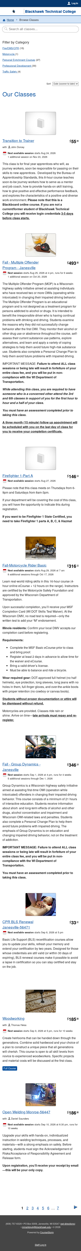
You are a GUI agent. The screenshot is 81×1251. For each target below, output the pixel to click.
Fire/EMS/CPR (10, 48)
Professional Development (17, 65)
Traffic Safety (10, 71)
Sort (49, 83)
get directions (68, 1223)
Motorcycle (8, 54)
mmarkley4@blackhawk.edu (36, 1227)
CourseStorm (47, 1232)
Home (10, 20)
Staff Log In (40, 1244)
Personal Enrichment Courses (18, 60)
